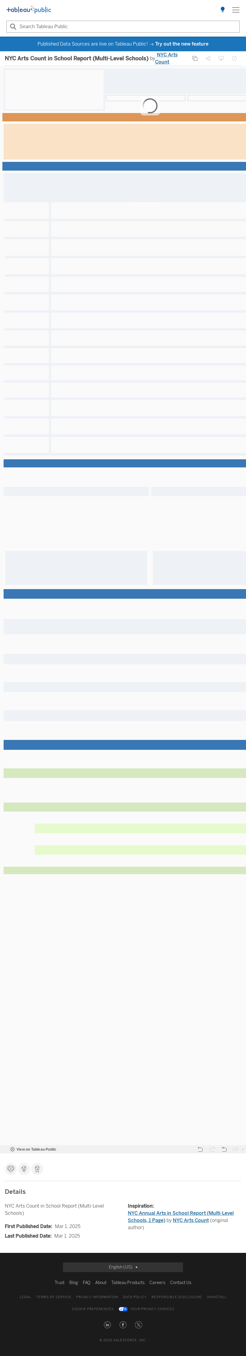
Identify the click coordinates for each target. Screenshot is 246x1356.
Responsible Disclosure (177, 1297)
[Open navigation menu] (235, 10)
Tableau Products (128, 1282)
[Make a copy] (195, 58)
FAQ (86, 1282)
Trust (59, 1282)
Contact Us (180, 1282)
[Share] (208, 58)
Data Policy (135, 1297)
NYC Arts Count (191, 1220)
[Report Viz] (234, 58)
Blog (73, 1282)
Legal (25, 1297)
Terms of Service (53, 1297)
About (100, 1282)
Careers (157, 1282)
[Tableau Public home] (29, 10)
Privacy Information (97, 1297)
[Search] (12, 26)
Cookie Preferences (93, 1309)
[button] (107, 1325)
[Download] (221, 58)
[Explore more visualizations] (222, 9)
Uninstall (217, 1297)
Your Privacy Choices (152, 1309)
